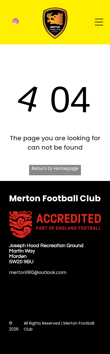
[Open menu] (99, 22)
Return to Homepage (55, 168)
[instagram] (15, 22)
